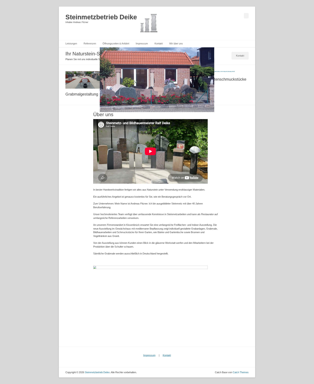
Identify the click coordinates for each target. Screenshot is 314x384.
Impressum (142, 43)
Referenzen (90, 43)
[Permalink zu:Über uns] (157, 79)
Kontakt (159, 43)
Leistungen (71, 43)
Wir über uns (176, 43)
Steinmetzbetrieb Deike (101, 17)
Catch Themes (241, 372)
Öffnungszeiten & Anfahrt (116, 43)
